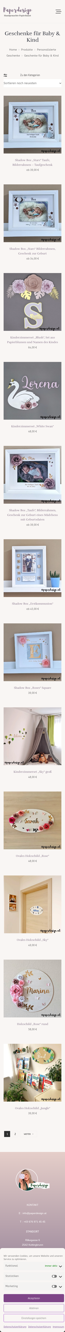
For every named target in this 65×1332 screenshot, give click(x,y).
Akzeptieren (34, 1298)
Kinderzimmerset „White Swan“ (32, 426)
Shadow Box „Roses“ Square (32, 688)
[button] (59, 11)
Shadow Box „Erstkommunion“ (32, 604)
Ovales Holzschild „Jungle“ (32, 1108)
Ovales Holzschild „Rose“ (32, 856)
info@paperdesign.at (34, 1213)
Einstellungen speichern (33, 1318)
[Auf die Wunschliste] (56, 101)
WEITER (27, 1134)
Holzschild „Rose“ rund (32, 1024)
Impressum (58, 1326)
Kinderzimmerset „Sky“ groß (33, 772)
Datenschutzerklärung (15, 1326)
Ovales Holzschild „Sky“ (32, 940)
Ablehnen (34, 1308)
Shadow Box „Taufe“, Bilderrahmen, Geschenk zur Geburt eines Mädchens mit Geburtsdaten (32, 515)
